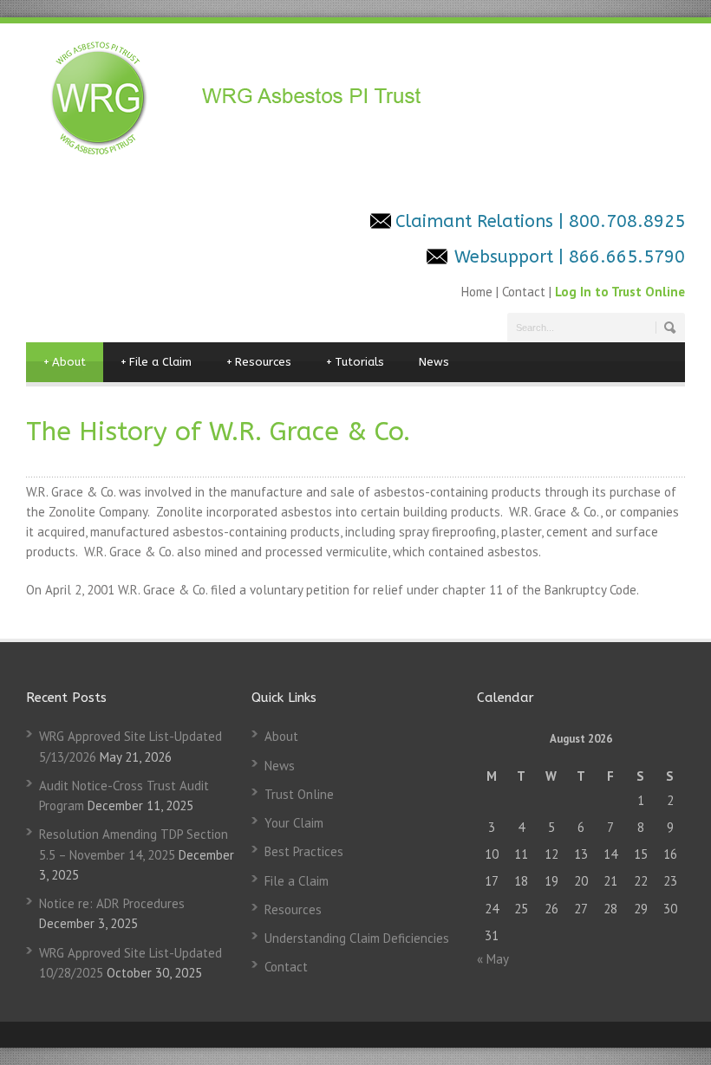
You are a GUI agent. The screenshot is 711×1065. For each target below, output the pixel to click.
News (434, 361)
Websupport (503, 257)
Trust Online (299, 794)
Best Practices (303, 851)
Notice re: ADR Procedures (112, 903)
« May (492, 959)
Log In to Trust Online (620, 291)
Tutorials (355, 361)
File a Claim (156, 361)
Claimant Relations (476, 221)
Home (478, 291)
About (64, 361)
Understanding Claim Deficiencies (356, 938)
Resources (258, 361)
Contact (523, 291)
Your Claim (293, 823)
